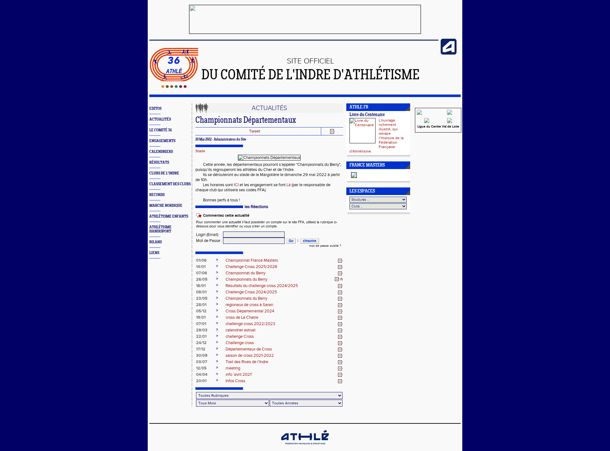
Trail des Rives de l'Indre (247, 361)
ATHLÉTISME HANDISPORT (160, 229)
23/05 (201, 298)
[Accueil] (174, 86)
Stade (200, 151)
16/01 (201, 285)
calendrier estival (240, 330)
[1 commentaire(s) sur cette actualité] (337, 279)
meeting (233, 368)
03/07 (201, 361)
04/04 (201, 374)
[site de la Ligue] (449, 124)
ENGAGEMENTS (162, 141)
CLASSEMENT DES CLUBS (170, 184)
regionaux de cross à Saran (249, 304)
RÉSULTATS (159, 162)
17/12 (200, 349)
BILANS (155, 242)
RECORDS (157, 195)
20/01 (201, 380)
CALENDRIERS (161, 152)
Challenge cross (240, 342)
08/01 (201, 292)
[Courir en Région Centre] (427, 124)
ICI (236, 184)
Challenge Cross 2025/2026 (251, 266)
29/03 (201, 330)
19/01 (201, 317)
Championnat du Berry (245, 273)
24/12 (201, 342)
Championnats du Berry (246, 279)
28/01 (201, 304)
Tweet (254, 131)
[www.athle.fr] (449, 53)
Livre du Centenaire (367, 115)
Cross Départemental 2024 (250, 311)
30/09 (201, 355)
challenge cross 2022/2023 (250, 323)
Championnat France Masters (252, 260)
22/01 (201, 336)
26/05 (201, 279)
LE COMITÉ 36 (160, 130)
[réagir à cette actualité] (340, 260)
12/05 (201, 368)
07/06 (201, 273)
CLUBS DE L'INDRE (164, 173)
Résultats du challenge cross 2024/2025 (262, 285)
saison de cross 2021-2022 (250, 355)
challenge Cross (240, 336)
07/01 (201, 323)
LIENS (154, 253)
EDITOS (155, 109)
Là (289, 184)
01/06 (201, 260)
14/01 (201, 266)
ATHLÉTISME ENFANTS (168, 216)
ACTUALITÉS (160, 119)
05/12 (201, 311)
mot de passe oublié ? (325, 246)
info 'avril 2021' (239, 374)
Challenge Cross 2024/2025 (251, 292)
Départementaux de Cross (249, 349)
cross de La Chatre (242, 317)
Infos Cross (235, 380)
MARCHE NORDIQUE (165, 206)
